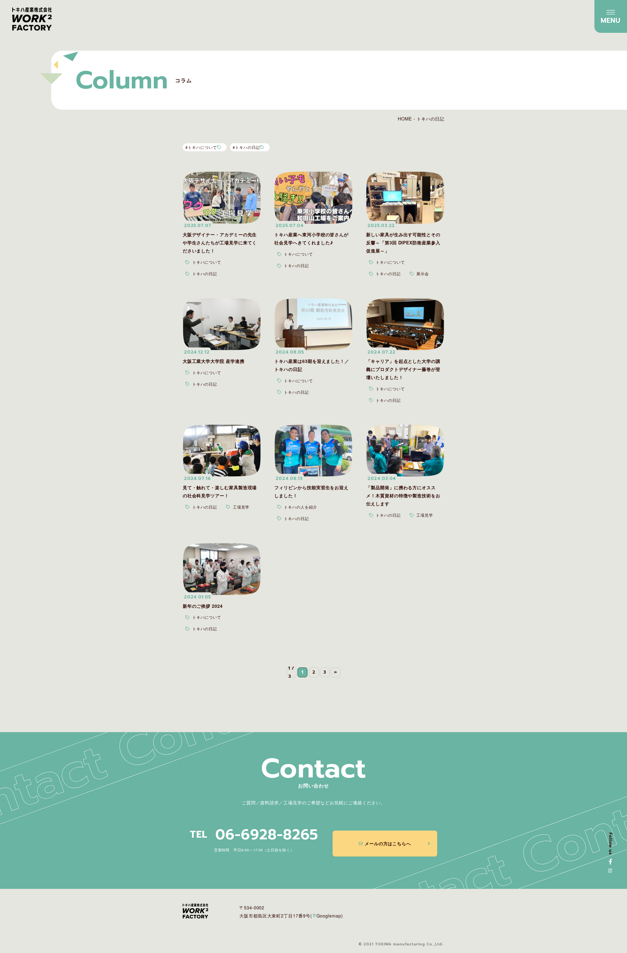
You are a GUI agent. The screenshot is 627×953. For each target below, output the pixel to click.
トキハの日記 (204, 273)
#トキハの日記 (246, 147)
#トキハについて (201, 147)
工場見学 (241, 507)
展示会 (422, 273)
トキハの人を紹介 (300, 507)
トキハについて (206, 262)
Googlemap (328, 915)
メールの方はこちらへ (388, 843)
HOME (405, 118)
